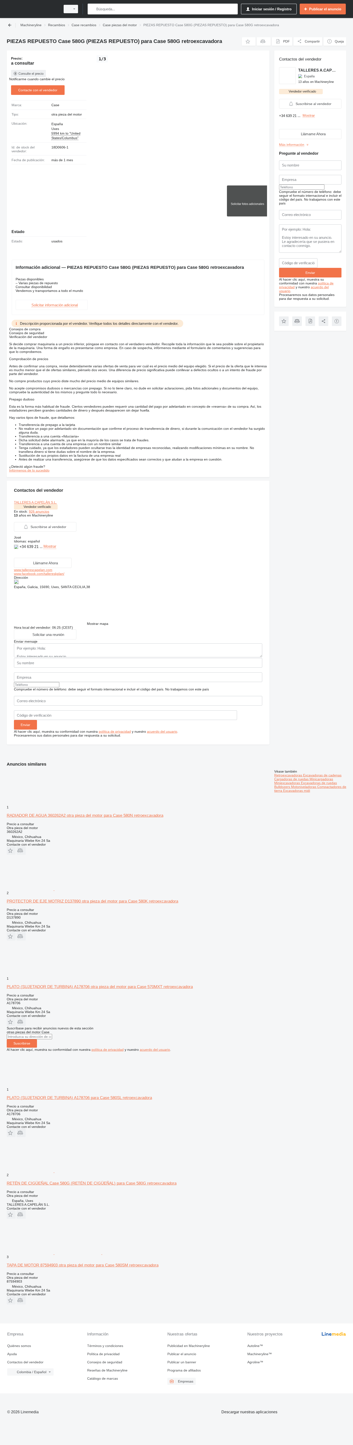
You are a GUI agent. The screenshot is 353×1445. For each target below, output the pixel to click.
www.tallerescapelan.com (33, 570)
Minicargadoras (321, 779)
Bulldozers (282, 787)
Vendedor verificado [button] (37, 507)
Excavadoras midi (296, 791)
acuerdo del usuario (162, 731)
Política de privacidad (103, 1354)
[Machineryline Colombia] (32, 9)
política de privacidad (115, 731)
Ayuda (12, 1354)
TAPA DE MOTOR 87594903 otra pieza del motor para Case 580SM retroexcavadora (82, 1265)
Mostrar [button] (49, 546)
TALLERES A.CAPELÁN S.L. (35, 502)
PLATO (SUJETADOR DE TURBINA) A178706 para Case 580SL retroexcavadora (79, 1097)
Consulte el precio (30, 73)
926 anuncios (39, 511)
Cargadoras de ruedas (292, 779)
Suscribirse (21, 1043)
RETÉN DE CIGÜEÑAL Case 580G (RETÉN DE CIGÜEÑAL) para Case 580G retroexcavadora (91, 1183)
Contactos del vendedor (25, 1362)
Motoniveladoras (304, 787)
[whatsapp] (16, 554)
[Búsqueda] (92, 9)
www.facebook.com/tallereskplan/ (39, 574)
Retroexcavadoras (288, 775)
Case (55, 105)
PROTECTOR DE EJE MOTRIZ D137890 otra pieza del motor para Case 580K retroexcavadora (92, 901)
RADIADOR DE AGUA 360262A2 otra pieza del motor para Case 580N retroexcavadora (85, 815)
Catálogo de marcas (102, 1378)
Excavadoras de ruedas (319, 783)
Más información (291, 145)
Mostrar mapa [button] (97, 624)
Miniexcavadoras (287, 783)
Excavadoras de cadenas (322, 775)
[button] (249, 41)
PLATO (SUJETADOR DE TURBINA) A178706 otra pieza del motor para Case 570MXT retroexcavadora (100, 986)
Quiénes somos (19, 1346)
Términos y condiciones (105, 1346)
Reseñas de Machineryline (107, 1370)
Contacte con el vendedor (37, 90)
